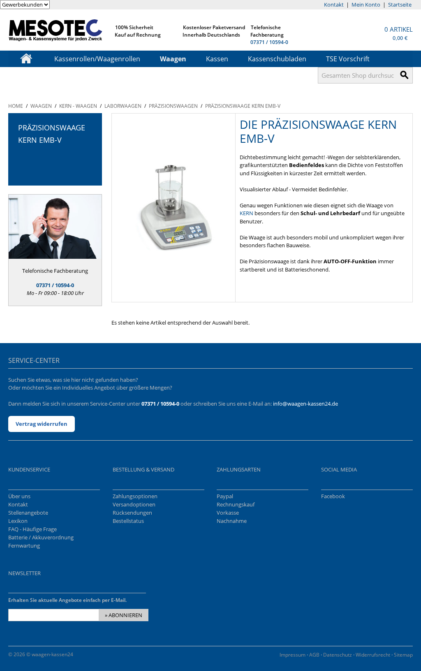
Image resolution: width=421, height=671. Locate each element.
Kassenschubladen (277, 58)
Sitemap (403, 654)
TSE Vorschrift (348, 58)
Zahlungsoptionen (135, 496)
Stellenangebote (28, 512)
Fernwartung (24, 545)
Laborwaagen (122, 105)
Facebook (333, 496)
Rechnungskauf (235, 504)
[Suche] (404, 75)
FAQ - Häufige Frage (32, 529)
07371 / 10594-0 (269, 42)
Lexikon (18, 521)
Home (15, 105)
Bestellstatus (128, 521)
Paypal (225, 496)
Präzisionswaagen (173, 105)
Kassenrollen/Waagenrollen (97, 58)
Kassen (217, 58)
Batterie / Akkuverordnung (41, 537)
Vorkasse (228, 512)
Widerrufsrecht (373, 654)
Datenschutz (337, 654)
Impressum (292, 654)
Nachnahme (232, 521)
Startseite (400, 4)
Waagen (173, 58)
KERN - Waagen (78, 105)
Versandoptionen (134, 504)
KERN (246, 213)
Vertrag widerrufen (41, 423)
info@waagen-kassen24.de (305, 403)
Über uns (19, 496)
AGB (314, 654)
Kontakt (334, 4)
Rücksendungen (132, 512)
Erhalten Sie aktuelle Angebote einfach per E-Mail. (67, 600)
